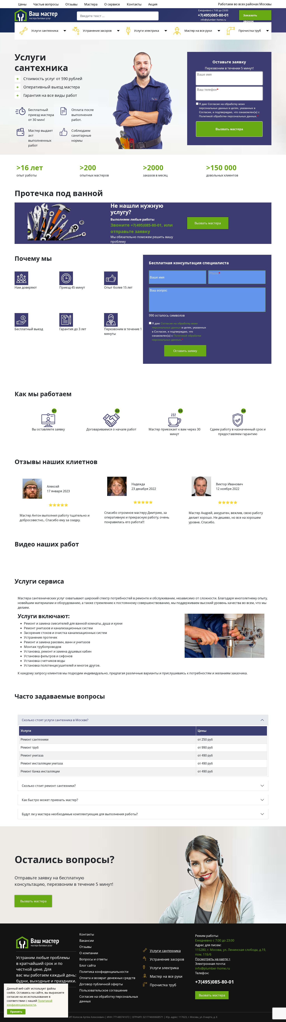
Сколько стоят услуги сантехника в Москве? (55, 720)
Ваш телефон (207, 89)
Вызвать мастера (229, 129)
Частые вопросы (46, 4)
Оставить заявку (185, 350)
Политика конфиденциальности (103, 972)
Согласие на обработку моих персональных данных (222, 106)
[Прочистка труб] (267, 31)
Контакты (134, 4)
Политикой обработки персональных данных (227, 116)
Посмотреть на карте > (212, 959)
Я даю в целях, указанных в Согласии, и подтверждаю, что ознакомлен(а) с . (229, 110)
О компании (88, 953)
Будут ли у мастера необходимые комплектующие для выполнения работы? (80, 814)
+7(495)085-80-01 (213, 15)
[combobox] (118, 16)
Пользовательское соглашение (103, 990)
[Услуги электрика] (165, 31)
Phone (214, 273)
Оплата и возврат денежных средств (107, 978)
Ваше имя (204, 74)
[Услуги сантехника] (64, 31)
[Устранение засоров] (118, 31)
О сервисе (112, 4)
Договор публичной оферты (101, 984)
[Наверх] (279, 1015)
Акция (152, 4)
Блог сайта (87, 965)
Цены (22, 4)
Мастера (90, 4)
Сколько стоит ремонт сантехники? (49, 786)
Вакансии (86, 940)
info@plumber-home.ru (213, 19)
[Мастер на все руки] (218, 31)
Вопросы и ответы (93, 959)
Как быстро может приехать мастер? (50, 800)
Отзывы (71, 4)
